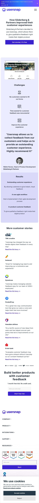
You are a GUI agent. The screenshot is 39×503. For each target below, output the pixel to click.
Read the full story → (12, 249)
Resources (6, 446)
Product (6, 426)
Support (5, 439)
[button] (35, 10)
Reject (19, 498)
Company (6, 419)
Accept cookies (19, 493)
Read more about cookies (12, 488)
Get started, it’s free (19, 42)
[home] (11, 9)
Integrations (8, 432)
